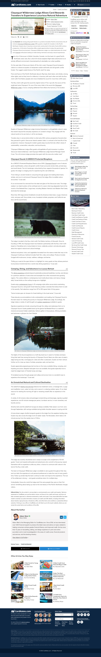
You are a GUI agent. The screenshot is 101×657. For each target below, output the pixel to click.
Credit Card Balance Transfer (80, 217)
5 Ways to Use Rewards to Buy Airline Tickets (31, 575)
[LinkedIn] (78, 622)
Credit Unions (75, 230)
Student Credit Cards (77, 253)
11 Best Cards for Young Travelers (31, 563)
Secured (75, 113)
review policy (50, 33)
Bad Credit (76, 121)
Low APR (75, 88)
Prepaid (75, 111)
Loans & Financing (77, 241)
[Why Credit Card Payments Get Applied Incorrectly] (72, 180)
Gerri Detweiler (79, 59)
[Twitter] (78, 614)
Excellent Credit (77, 123)
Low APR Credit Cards (78, 243)
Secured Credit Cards (77, 251)
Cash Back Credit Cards (78, 215)
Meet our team (38, 623)
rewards (17, 52)
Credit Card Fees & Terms (78, 221)
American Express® (78, 136)
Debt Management (77, 232)
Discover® (75, 148)
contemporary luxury (25, 284)
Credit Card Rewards (26, 544)
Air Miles (75, 94)
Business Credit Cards (78, 213)
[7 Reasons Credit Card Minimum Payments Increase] (72, 191)
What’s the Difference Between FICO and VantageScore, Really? (81, 64)
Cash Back (76, 96)
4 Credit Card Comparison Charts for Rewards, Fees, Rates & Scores (60, 597)
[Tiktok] (89, 1)
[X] (86, 1)
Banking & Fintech (77, 211)
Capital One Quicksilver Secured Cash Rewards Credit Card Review (81, 184)
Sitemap (71, 624)
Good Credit (76, 128)
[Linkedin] (88, 1)
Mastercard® (76, 150)
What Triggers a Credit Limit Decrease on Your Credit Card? (81, 173)
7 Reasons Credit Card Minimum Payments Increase (81, 190)
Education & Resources (78, 234)
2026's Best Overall (77, 78)
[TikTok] (88, 614)
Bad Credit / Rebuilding (78, 208)
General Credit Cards (77, 238)
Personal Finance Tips (78, 249)
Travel (74, 103)
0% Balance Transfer (78, 84)
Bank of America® (78, 138)
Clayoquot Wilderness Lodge (26, 44)
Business (75, 108)
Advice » (77, 70)
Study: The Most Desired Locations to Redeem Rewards (59, 574)
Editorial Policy (83, 25)
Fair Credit (75, 126)
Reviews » (86, 70)
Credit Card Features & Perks (79, 219)
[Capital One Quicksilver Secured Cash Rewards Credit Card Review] (72, 186)
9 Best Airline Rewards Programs (30, 597)
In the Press (74, 28)
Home (54, 9)
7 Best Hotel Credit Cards (58, 586)
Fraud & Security (76, 236)
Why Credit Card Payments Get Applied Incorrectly (82, 178)
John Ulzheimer (79, 67)
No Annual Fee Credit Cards (79, 245)
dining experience (19, 273)
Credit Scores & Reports (78, 228)
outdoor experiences (43, 302)
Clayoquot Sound (50, 163)
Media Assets (83, 28)
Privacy (71, 622)
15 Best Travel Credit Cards (30, 586)
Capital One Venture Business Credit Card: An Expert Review (82, 48)
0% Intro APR (76, 86)
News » (81, 70)
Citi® (74, 145)
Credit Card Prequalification (79, 223)
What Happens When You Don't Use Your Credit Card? (82, 56)
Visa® (74, 152)
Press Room (65, 622)
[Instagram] (82, 1)
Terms (63, 625)
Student (75, 116)
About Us (73, 25)
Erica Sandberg (79, 51)
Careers (64, 624)
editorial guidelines (25, 622)
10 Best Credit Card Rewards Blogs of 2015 (59, 563)
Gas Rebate (76, 98)
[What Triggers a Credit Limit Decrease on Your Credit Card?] (72, 174)
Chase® (75, 143)
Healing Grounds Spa (26, 387)
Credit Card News (62, 9)
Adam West (24, 516)
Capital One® (76, 141)
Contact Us (57, 624)
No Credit (75, 130)
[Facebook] (84, 1)
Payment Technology (77, 247)
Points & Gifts (76, 101)
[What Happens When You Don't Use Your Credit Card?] (72, 169)
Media (56, 625)
